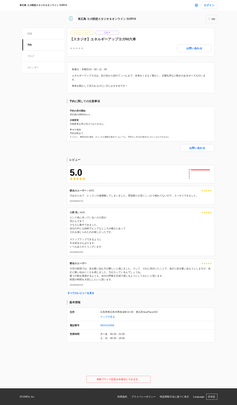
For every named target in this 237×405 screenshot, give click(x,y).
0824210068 (107, 325)
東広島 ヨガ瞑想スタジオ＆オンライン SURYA (43, 5)
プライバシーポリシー (143, 396)
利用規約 (122, 396)
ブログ (30, 56)
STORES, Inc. (27, 396)
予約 (29, 44)
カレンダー (33, 67)
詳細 (29, 33)
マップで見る (107, 316)
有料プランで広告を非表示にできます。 (118, 379)
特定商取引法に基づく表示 (174, 396)
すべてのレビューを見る (80, 293)
